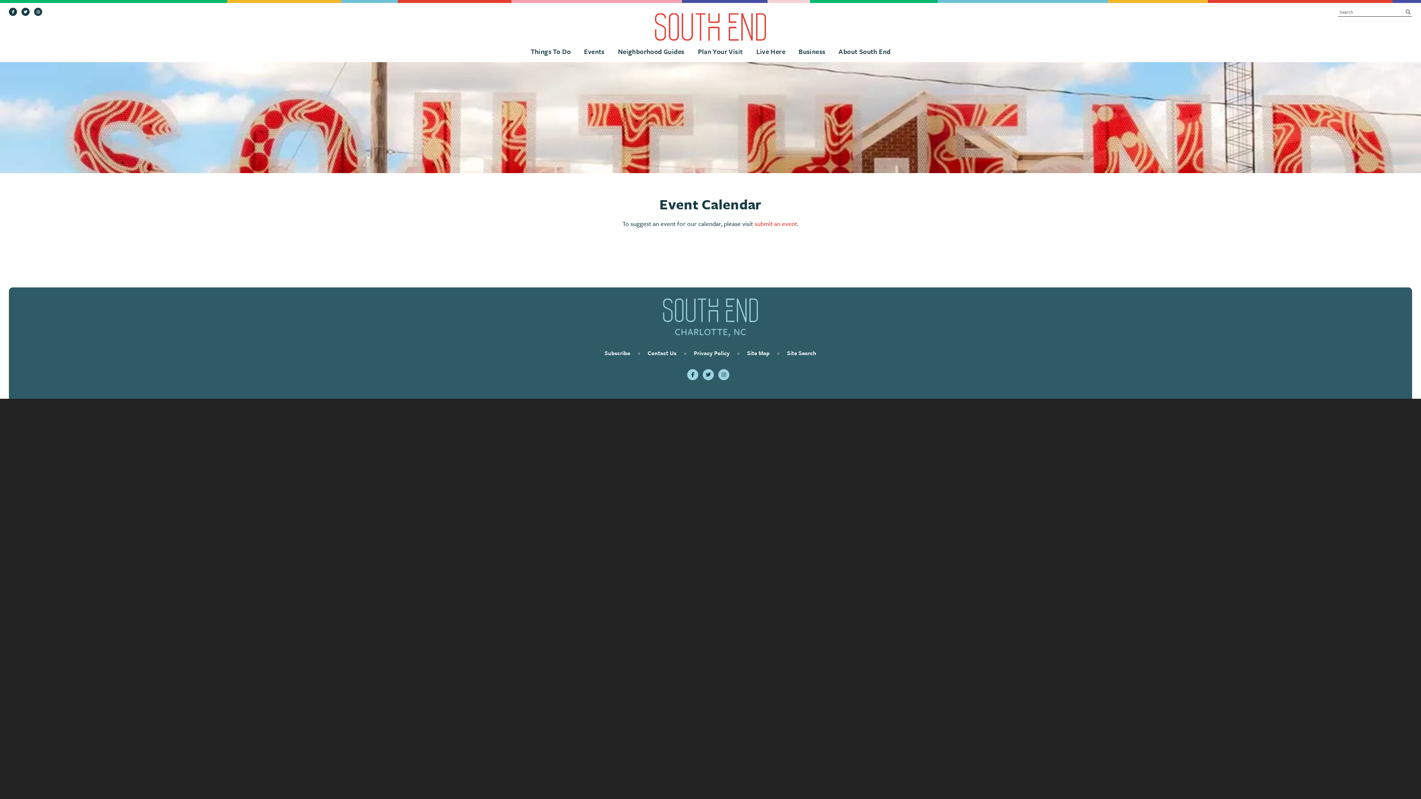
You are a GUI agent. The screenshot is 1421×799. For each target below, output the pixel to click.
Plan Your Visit (720, 51)
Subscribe (617, 353)
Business (812, 51)
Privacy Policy (712, 353)
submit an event (776, 223)
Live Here (771, 51)
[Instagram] (38, 12)
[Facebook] (13, 12)
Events (594, 51)
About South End (864, 51)
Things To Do (551, 51)
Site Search (801, 353)
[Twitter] (25, 12)
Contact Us (662, 353)
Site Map (758, 353)
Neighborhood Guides (651, 51)
